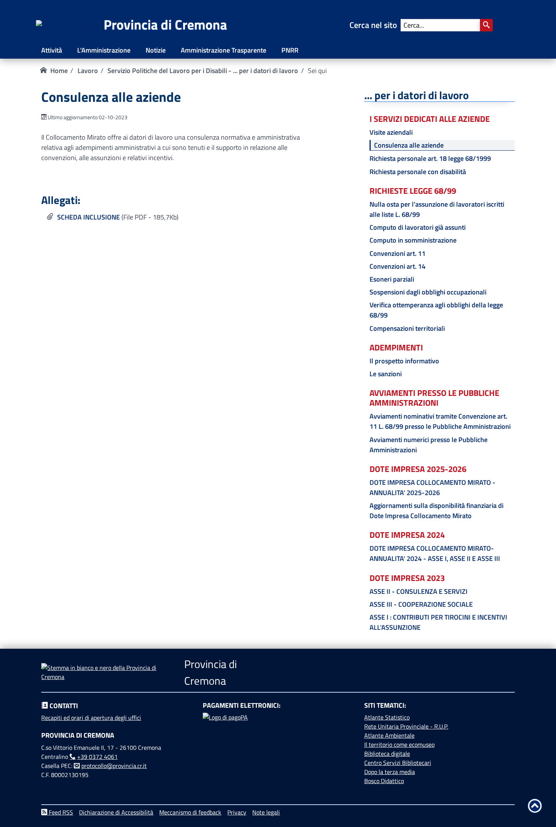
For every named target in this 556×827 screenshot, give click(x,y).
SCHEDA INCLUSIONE (88, 217)
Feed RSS (60, 812)
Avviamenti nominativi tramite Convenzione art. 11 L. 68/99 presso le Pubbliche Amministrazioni (440, 421)
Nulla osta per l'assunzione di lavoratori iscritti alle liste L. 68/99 (437, 209)
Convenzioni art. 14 (398, 266)
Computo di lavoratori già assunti (418, 227)
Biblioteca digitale (387, 753)
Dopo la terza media (389, 771)
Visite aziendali (391, 132)
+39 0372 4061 (97, 756)
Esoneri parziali (392, 279)
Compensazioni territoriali (407, 328)
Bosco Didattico (384, 780)
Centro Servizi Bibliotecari (397, 762)
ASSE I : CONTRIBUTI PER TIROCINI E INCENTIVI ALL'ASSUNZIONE (438, 622)
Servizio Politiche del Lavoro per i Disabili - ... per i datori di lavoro (202, 70)
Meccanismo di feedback (190, 812)
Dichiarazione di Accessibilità (116, 812)
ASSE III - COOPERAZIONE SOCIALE (421, 604)
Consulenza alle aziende (409, 145)
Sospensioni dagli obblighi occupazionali (428, 292)
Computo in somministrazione (413, 240)
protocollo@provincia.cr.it (114, 765)
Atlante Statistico (387, 717)
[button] (486, 25)
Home (59, 70)
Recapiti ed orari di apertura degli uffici (91, 717)
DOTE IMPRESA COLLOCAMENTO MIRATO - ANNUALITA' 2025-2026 (432, 487)
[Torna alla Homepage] (70, 25)
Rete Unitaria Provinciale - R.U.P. (406, 726)
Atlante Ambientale (389, 735)
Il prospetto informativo (404, 361)
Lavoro (88, 70)
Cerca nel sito (375, 25)
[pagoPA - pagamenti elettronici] (278, 741)
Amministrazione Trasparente (223, 50)
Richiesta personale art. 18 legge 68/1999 (430, 158)
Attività (51, 50)
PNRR (289, 50)
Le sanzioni (386, 374)
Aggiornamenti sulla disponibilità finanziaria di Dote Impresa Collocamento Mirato (436, 510)
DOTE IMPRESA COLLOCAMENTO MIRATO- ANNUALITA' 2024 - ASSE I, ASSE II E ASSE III (435, 553)
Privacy (236, 812)
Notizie (156, 50)
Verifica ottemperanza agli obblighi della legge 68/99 (436, 310)
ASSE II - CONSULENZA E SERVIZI (418, 591)
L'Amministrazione (103, 50)
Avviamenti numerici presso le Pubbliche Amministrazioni (429, 445)
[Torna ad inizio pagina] (534, 805)
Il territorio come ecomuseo (399, 744)
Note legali (266, 812)
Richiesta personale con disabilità (418, 172)
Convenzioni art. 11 (398, 253)
